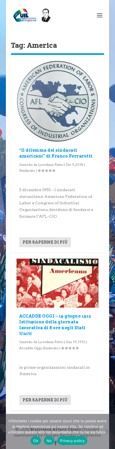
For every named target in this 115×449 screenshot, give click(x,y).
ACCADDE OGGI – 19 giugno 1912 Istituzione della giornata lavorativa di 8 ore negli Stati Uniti (55, 324)
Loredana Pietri (50, 164)
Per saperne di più (45, 242)
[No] (107, 431)
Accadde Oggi (30, 348)
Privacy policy (72, 440)
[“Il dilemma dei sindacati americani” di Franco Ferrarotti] (57, 101)
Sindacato (27, 170)
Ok (35, 440)
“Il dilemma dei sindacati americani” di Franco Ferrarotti (56, 153)
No (49, 440)
